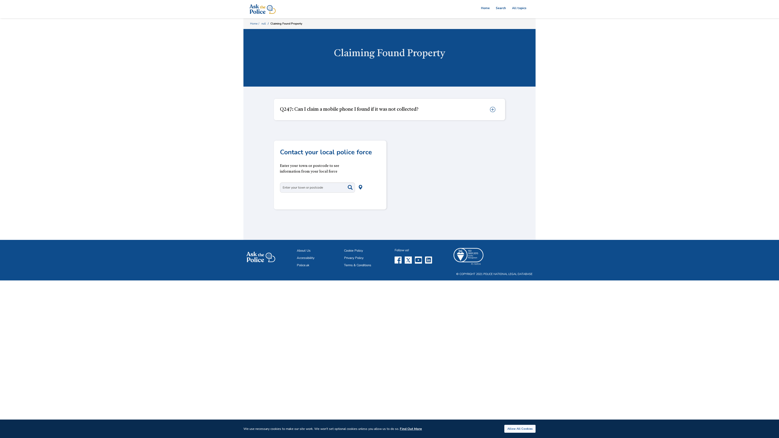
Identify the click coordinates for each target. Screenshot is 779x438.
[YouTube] (418, 260)
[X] (408, 260)
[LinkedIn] (428, 260)
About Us (304, 250)
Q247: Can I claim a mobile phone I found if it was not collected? (349, 109)
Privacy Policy (354, 258)
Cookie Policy (353, 250)
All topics (519, 8)
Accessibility (305, 258)
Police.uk (303, 265)
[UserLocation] (354, 182)
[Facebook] (398, 260)
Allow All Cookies (520, 429)
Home (485, 8)
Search (501, 8)
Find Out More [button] (411, 429)
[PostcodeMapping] (347, 187)
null (263, 24)
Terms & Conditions (357, 265)
